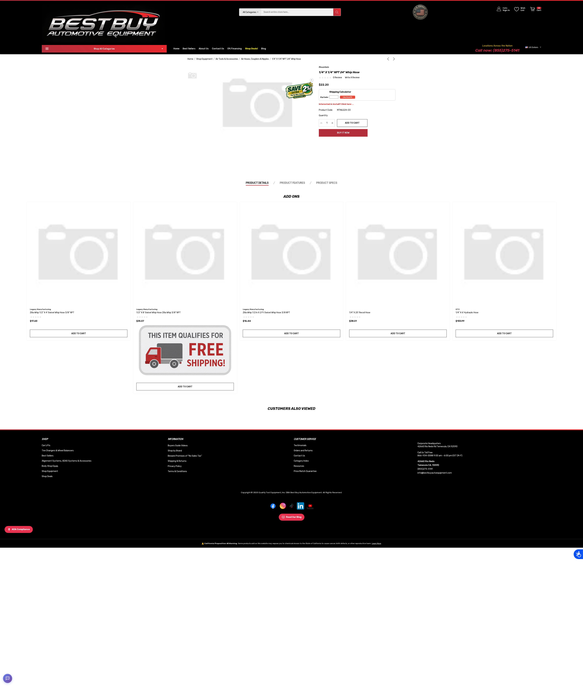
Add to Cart (352, 123)
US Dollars (533, 47)
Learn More (376, 543)
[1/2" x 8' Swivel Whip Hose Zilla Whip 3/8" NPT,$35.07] (185, 254)
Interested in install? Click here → (336, 104)
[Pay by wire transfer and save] (299, 90)
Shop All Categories (104, 49)
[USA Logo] (420, 12)
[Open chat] (7, 678)
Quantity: (323, 115)
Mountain (324, 67)
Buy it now (343, 132)
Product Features (292, 182)
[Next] (393, 58)
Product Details (257, 182)
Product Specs (326, 182)
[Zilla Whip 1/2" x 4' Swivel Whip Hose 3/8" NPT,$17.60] (79, 254)
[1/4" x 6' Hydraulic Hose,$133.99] (504, 254)
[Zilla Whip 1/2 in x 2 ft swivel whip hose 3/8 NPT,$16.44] (291, 254)
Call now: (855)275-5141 (497, 50)
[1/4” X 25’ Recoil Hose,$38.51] (398, 254)
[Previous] (389, 58)
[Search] (337, 12)
